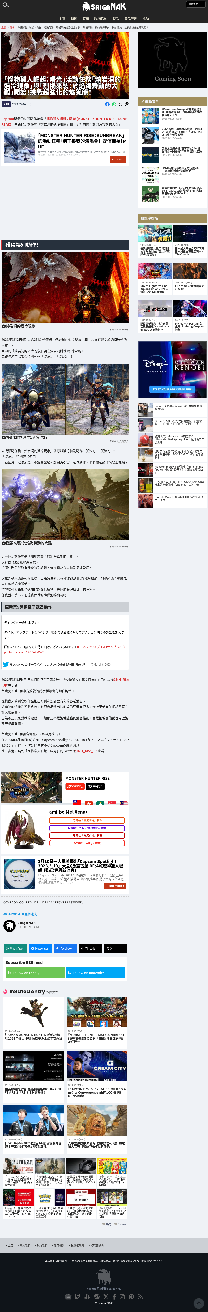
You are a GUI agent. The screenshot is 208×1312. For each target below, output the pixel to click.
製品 (116, 18)
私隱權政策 (77, 1245)
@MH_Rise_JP (86, 750)
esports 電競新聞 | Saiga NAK (104, 1288)
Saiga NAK (104, 6)
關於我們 (25, 1245)
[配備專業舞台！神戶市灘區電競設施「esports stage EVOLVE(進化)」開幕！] (155, 308)
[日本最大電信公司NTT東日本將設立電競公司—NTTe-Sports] (190, 233)
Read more (114, 885)
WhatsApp (16, 948)
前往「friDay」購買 (89, 843)
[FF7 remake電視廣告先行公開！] (190, 271)
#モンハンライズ (88, 647)
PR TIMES (123, 329)
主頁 (62, 18)
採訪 (146, 18)
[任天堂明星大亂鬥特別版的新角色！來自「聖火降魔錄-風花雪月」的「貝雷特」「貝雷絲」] (155, 233)
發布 (85, 18)
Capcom (7, 118)
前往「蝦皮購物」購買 (89, 820)
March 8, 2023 (102, 664)
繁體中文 (193, 4)
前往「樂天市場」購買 (89, 835)
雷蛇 (108, 1224)
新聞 (74, 18)
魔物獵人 (31, 914)
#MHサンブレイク (113, 647)
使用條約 (59, 1245)
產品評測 (130, 18)
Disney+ (122, 1224)
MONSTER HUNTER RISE (87, 778)
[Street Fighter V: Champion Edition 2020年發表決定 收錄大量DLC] (155, 271)
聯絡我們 (42, 1245)
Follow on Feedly (26, 972)
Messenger (41, 948)
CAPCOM (13, 914)
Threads (90, 948)
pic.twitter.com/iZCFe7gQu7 (24, 652)
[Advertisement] (65, 204)
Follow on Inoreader (88, 972)
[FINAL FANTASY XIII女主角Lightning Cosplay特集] (190, 308)
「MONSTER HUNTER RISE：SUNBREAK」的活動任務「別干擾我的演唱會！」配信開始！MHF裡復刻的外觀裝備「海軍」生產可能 (65, 148)
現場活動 (100, 18)
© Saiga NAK (104, 1303)
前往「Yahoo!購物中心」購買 (88, 827)
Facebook (66, 948)
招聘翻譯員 (97, 1245)
